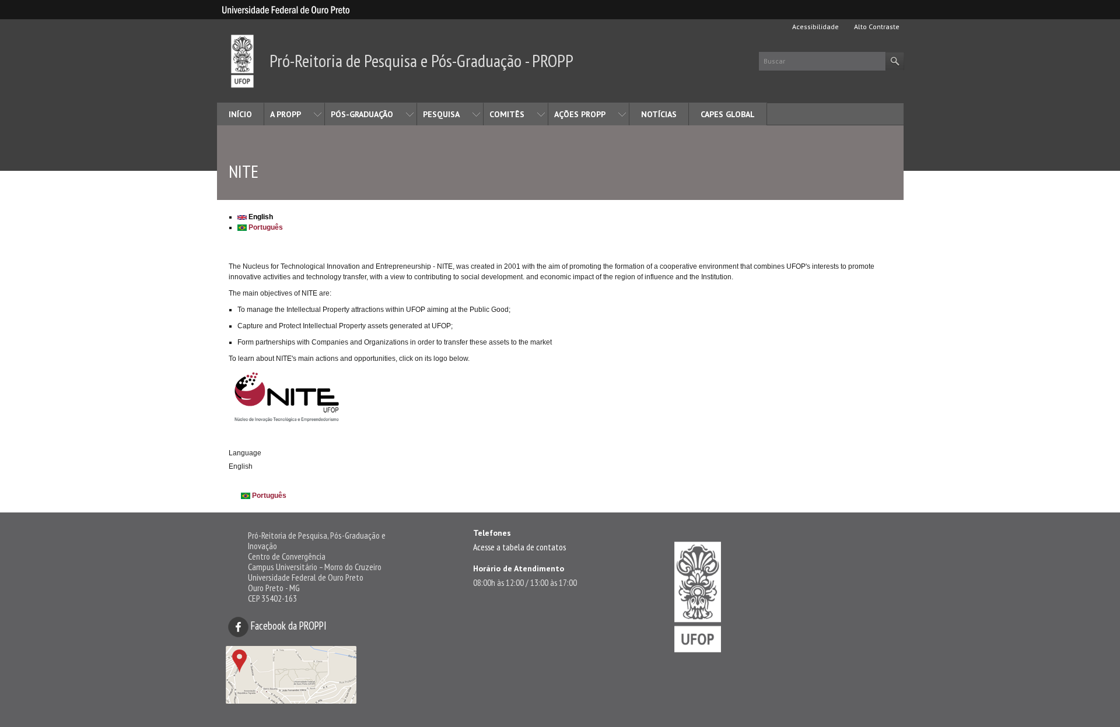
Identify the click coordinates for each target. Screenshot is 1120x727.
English (260, 217)
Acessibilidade (814, 26)
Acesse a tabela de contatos (519, 547)
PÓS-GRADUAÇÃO (362, 114)
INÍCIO (240, 114)
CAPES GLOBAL (728, 114)
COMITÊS (506, 114)
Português (265, 227)
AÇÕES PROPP (580, 114)
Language (245, 453)
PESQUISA (441, 114)
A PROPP (285, 114)
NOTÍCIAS (659, 114)
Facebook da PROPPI (288, 626)
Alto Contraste (876, 26)
